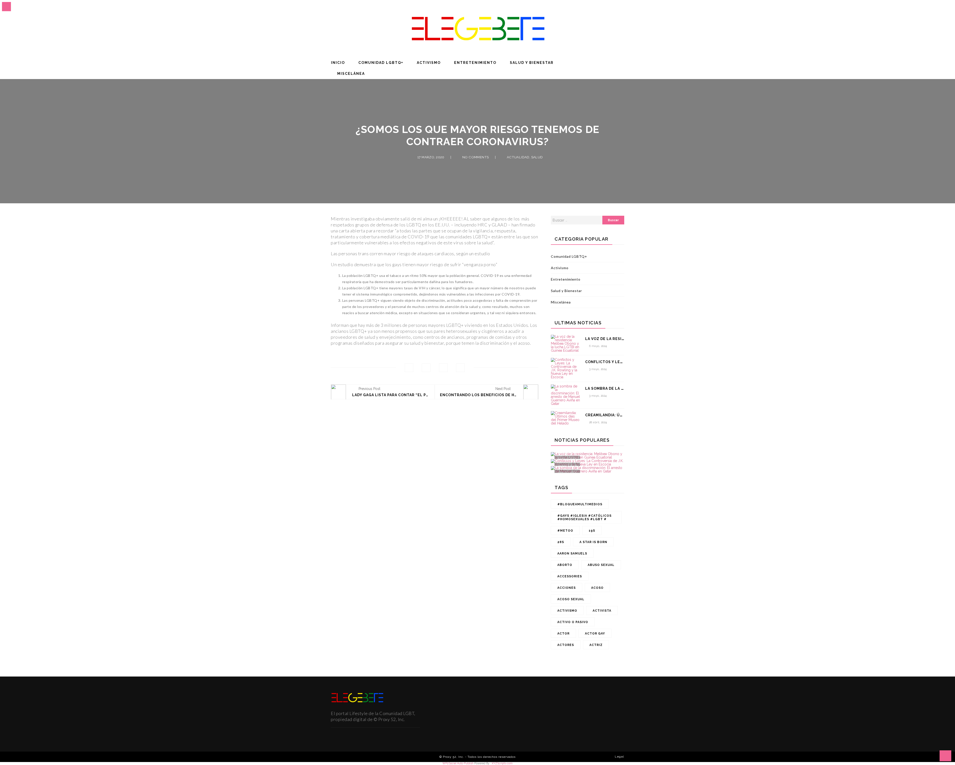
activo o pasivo (572, 622)
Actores (565, 645)
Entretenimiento (475, 63)
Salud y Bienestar (532, 63)
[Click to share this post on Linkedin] (460, 367)
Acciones (566, 588)
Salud (537, 157)
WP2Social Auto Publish (458, 763)
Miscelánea (351, 74)
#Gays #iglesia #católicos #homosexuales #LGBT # (584, 517)
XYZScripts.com (502, 763)
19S (592, 530)
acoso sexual (570, 599)
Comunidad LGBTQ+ (380, 63)
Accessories (569, 576)
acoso (597, 588)
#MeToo (565, 530)
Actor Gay (595, 633)
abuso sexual (601, 565)
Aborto (564, 565)
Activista (602, 610)
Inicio (338, 63)
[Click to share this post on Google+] (443, 367)
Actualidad (518, 157)
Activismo (429, 63)
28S (560, 542)
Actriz (596, 645)
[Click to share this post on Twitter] (426, 367)
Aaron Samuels (572, 553)
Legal (619, 756)
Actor (563, 633)
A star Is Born (593, 542)
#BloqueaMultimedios (579, 504)
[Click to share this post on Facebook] (409, 367)
